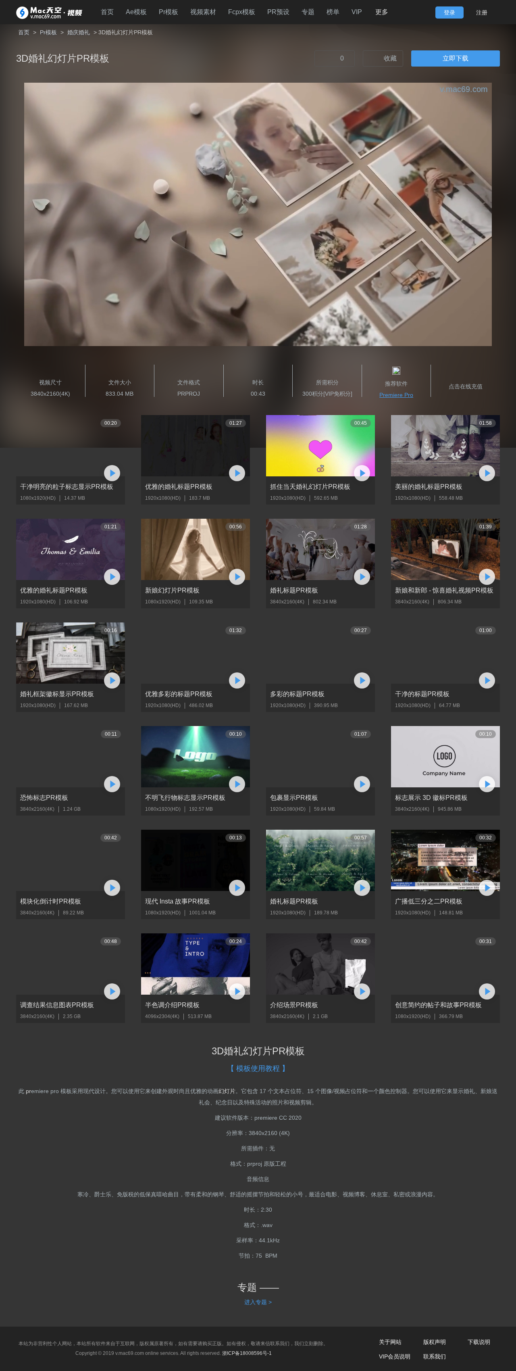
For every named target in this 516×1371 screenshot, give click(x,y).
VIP (357, 11)
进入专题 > (258, 1302)
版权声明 (434, 1342)
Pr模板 (168, 11)
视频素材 (203, 11)
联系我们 (434, 1356)
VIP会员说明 (394, 1356)
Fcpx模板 (241, 11)
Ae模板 (136, 11)
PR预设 (278, 11)
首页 (107, 11)
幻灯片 (226, 1091)
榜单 (333, 11)
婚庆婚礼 (78, 32)
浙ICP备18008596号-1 (247, 1353)
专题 (308, 11)
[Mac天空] (49, 12)
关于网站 (390, 1342)
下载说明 (479, 1342)
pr (28, 1091)
